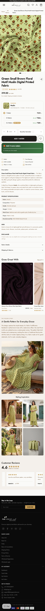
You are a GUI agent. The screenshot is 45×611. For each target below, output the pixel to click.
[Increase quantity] (14, 131)
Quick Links (5, 534)
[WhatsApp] (20, 528)
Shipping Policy (6, 550)
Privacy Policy (5, 553)
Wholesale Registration (8, 559)
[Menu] (4, 5)
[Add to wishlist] (40, 139)
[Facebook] (7, 528)
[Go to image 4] (25, 73)
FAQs (3, 544)
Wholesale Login (6, 562)
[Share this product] (41, 79)
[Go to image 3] (23, 73)
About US (4, 538)
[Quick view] (30, 302)
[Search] (28, 5)
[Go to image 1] (20, 73)
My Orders (4, 579)
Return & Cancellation (7, 547)
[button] (33, 132)
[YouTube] (16, 528)
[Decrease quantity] (4, 131)
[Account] (37, 5)
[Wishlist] (33, 5)
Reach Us (4, 541)
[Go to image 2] (22, 73)
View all (39, 260)
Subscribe (30, 507)
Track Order (5, 573)
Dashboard (4, 570)
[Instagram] (3, 528)
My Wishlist (5, 576)
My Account (6, 566)
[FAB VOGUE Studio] (16, 4)
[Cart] (41, 5)
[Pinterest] (11, 528)
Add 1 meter (19, 139)
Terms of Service (6, 556)
